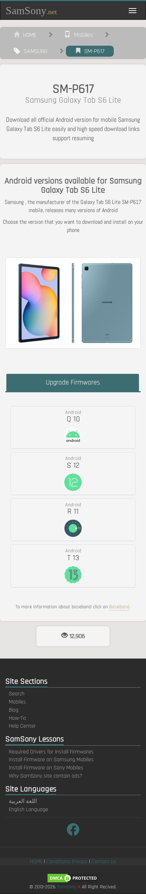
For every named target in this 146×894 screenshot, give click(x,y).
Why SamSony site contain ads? (45, 776)
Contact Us (103, 861)
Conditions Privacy (67, 861)
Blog (13, 710)
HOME (27, 35)
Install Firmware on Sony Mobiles (46, 767)
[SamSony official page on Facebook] (73, 830)
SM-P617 (93, 51)
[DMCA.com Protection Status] (73, 878)
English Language (28, 809)
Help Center (22, 726)
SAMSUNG (33, 51)
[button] (73, 427)
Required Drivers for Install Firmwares (51, 752)
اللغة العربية (23, 801)
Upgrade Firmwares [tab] (73, 382)
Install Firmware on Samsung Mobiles (51, 759)
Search (16, 693)
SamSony (31, 10)
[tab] (73, 427)
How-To (17, 718)
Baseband (119, 607)
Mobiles (82, 35)
